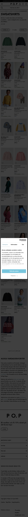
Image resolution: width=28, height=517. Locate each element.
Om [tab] (23, 244)
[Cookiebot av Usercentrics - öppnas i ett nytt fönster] (19, 240)
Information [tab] (14, 244)
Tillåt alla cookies (14, 271)
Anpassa (13, 275)
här (8, 265)
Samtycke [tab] (5, 244)
